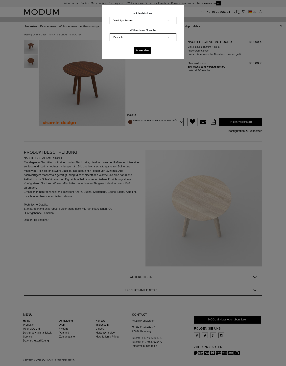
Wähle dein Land (143, 13)
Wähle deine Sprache (143, 30)
